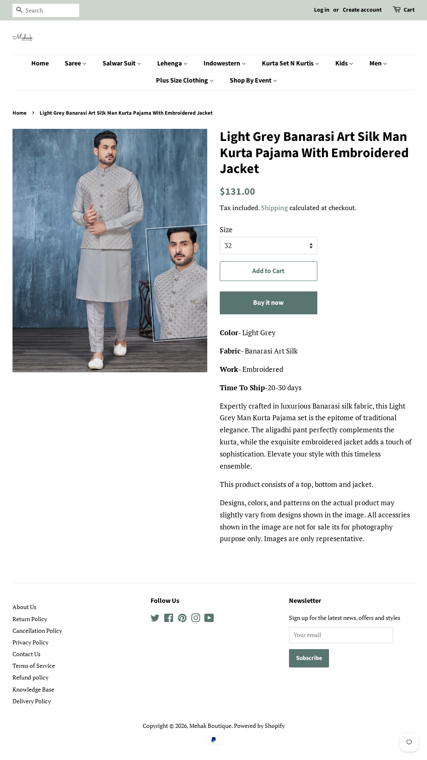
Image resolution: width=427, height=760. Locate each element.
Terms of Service (34, 666)
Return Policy (30, 619)
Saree (73, 63)
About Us (24, 607)
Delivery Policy (32, 701)
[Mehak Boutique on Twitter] (155, 619)
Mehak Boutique (210, 726)
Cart (409, 10)
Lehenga (170, 63)
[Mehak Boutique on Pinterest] (182, 619)
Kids (342, 63)
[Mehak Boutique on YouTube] (209, 619)
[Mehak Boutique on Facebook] (168, 619)
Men (376, 63)
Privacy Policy (30, 642)
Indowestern (222, 63)
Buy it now (268, 302)
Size (226, 229)
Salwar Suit (120, 63)
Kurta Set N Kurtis (288, 63)
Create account (362, 10)
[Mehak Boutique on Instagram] (195, 619)
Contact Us (26, 654)
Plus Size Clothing (182, 80)
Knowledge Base (33, 689)
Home (40, 63)
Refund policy (30, 677)
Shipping (274, 207)
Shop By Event (251, 80)
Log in (321, 10)
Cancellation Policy (37, 631)
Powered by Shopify (259, 726)
